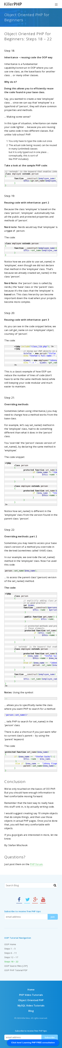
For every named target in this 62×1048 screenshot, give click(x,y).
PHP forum (36, 864)
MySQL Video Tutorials (31, 1005)
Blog (31, 1010)
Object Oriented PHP (31, 1000)
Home (31, 989)
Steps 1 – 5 (10, 948)
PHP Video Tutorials (31, 994)
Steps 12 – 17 (11, 957)
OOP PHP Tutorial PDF (15, 970)
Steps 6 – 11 (10, 952)
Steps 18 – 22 (11, 961)
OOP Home (10, 944)
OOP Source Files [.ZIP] (16, 965)
